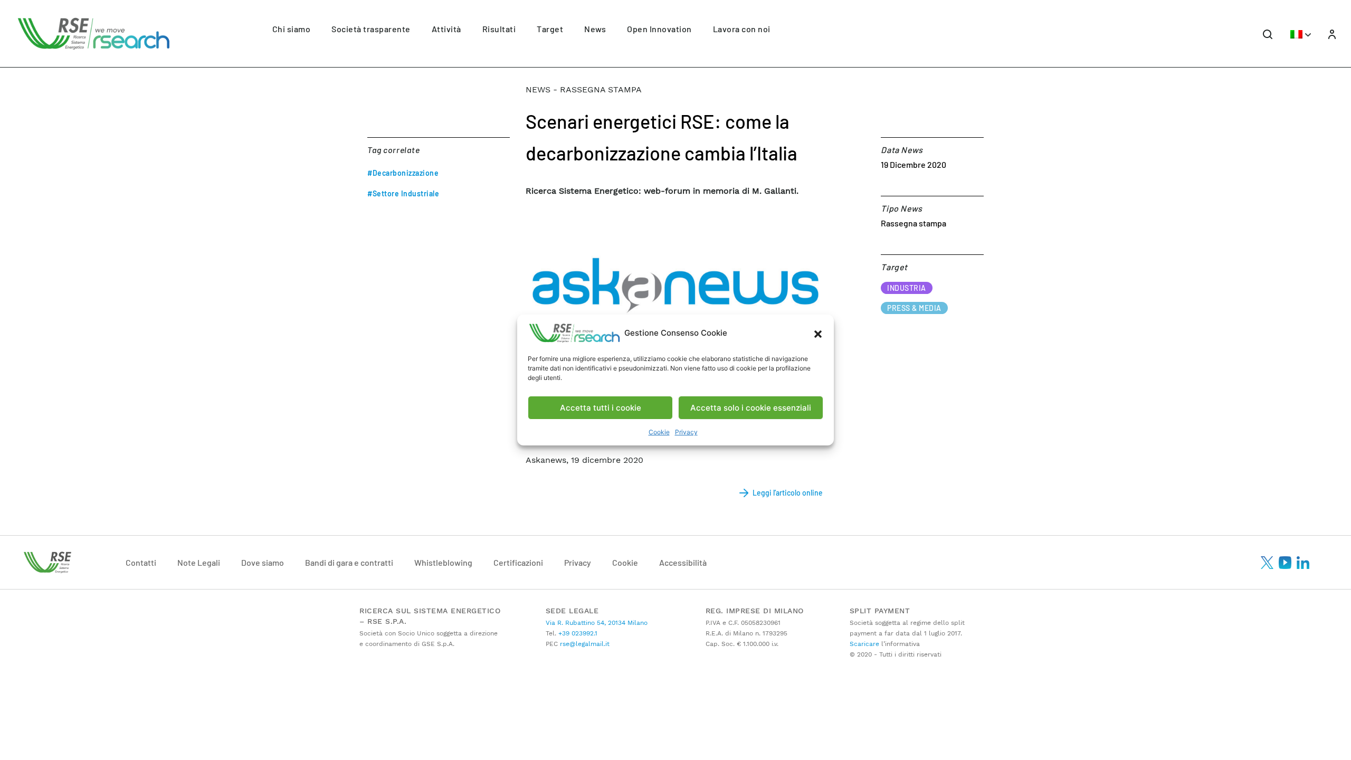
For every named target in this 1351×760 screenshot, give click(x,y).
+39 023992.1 (576, 633)
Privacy (686, 432)
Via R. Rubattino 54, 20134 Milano (597, 622)
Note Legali (198, 562)
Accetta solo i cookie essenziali (750, 408)
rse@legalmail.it (584, 644)
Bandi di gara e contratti (349, 562)
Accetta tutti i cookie (600, 408)
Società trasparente (371, 29)
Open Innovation (659, 29)
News (595, 29)
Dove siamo (262, 562)
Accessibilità (683, 562)
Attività (446, 29)
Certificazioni (518, 562)
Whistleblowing (443, 562)
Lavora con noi (741, 29)
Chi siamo (291, 29)
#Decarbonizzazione (403, 172)
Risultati (499, 29)
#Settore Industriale (403, 193)
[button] (818, 333)
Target (550, 29)
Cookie (659, 432)
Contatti (141, 562)
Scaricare (864, 644)
